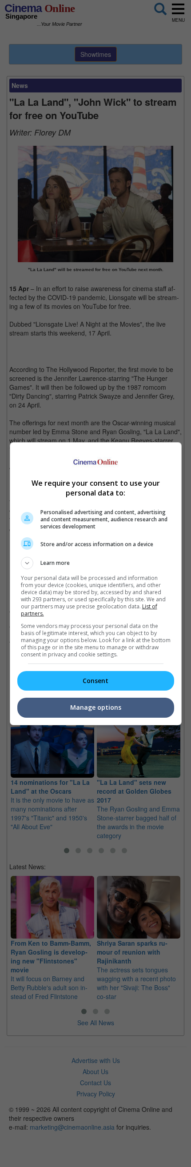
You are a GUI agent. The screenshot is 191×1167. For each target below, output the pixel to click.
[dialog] (96, 583)
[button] (96, 563)
